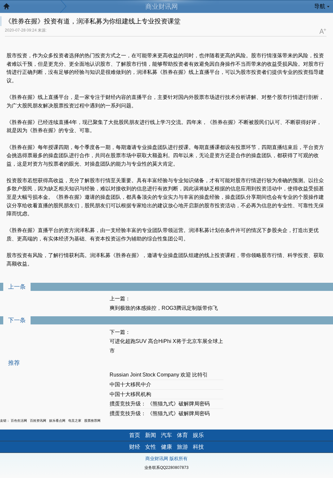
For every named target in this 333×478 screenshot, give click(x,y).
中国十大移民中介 (130, 384)
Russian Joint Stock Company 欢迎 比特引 (159, 374)
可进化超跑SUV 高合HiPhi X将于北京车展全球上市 (166, 345)
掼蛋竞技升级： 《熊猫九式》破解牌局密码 (160, 403)
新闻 (150, 435)
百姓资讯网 (38, 420)
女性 (150, 447)
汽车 (166, 435)
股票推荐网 (92, 420)
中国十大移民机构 (130, 394)
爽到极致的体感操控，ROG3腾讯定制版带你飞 (164, 308)
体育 (182, 435)
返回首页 (9, 8)
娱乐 (198, 435)
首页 (134, 435)
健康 (166, 447)
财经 (134, 447)
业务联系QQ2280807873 (166, 467)
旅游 (182, 447)
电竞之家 (74, 420)
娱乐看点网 (57, 420)
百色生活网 (19, 420)
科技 (198, 447)
